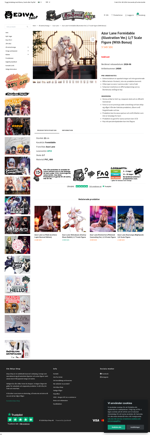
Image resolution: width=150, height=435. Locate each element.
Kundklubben (57, 404)
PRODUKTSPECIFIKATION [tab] (47, 130)
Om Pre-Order (58, 377)
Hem (7, 32)
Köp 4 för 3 (9, 40)
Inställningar (135, 427)
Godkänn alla (116, 427)
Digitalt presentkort (11, 62)
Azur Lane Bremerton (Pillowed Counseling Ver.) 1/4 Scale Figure (103, 236)
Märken (8, 54)
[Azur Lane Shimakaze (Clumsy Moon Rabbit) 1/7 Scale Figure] (75, 219)
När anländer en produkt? (61, 384)
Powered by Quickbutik (63, 420)
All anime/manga (11, 47)
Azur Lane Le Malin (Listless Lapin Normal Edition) (45, 236)
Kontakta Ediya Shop (13, 401)
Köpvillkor (56, 394)
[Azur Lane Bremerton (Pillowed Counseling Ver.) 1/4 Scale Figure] (103, 219)
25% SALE (8, 43)
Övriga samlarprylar (11, 51)
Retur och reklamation (60, 400)
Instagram (104, 377)
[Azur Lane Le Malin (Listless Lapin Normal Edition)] (47, 219)
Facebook (105, 374)
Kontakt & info (10, 65)
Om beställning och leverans (62, 380)
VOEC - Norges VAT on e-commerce (64, 397)
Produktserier (9, 58)
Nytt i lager (9, 36)
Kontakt (55, 374)
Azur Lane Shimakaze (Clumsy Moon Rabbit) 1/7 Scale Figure (74, 236)
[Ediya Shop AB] (21, 15)
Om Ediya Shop (58, 387)
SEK (47, 2)
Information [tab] (67, 130)
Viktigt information (11, 69)
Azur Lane (55, 26)
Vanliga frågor (57, 390)
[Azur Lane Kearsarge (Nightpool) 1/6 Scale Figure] (130, 219)
